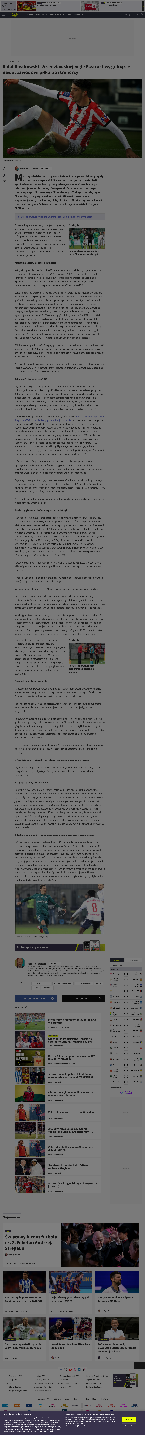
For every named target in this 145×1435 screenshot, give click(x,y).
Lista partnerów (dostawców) (76, 1426)
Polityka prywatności (46, 1431)
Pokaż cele (128, 1426)
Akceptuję (128, 1419)
